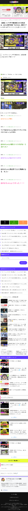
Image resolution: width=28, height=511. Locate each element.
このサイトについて (14, 497)
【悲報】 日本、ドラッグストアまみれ (11, 286)
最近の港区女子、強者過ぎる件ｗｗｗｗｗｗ (12, 251)
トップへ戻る (14, 494)
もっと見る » (14, 417)
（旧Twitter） (5, 490)
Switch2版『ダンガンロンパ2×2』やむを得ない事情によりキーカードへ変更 (15, 233)
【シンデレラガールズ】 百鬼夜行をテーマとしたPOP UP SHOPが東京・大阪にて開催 (15, 242)
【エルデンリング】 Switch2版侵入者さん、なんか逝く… (15, 236)
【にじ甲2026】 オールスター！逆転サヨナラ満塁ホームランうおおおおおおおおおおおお (15, 245)
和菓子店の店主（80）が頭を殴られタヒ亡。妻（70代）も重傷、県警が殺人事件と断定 (15, 289)
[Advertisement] (14, 205)
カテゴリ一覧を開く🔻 (14, 460)
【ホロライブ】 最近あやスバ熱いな (10, 248)
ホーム (2, 19)
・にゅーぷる (3, 468)
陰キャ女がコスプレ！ (7, 239)
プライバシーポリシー (14, 500)
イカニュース (6, 19)
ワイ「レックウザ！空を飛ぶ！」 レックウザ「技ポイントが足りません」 (15, 230)
